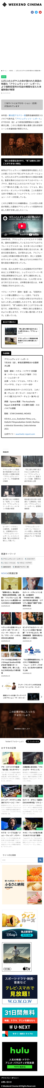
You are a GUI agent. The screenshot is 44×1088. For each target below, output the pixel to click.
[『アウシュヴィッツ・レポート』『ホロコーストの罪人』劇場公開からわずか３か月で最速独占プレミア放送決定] (33, 518)
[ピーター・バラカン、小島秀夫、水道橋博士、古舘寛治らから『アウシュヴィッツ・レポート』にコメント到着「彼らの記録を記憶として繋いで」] (11, 518)
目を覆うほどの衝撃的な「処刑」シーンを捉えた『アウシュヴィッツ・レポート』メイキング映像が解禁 (11, 504)
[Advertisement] (22, 42)
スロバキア (31, 559)
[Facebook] (32, 12)
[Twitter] (36, 12)
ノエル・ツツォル (9, 563)
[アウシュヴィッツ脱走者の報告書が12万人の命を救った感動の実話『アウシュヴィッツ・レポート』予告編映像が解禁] (11, 461)
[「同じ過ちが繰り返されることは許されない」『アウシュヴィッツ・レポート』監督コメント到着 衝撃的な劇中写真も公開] (33, 461)
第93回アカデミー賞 (17, 115)
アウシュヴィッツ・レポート (28, 118)
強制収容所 (7, 567)
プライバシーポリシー (10, 1078)
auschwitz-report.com (25, 434)
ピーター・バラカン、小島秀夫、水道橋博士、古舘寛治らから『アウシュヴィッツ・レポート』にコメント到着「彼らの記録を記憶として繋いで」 (11, 533)
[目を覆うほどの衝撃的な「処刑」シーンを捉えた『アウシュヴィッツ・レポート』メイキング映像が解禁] (11, 491)
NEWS (4, 77)
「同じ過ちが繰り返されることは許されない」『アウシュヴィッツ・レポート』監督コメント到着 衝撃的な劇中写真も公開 (32, 475)
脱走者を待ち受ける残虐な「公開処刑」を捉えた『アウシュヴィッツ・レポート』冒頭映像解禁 (32, 504)
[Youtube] (40, 12)
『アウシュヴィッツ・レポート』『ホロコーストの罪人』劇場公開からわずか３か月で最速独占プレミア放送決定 (32, 532)
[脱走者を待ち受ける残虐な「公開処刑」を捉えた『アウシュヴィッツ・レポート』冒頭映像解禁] (33, 491)
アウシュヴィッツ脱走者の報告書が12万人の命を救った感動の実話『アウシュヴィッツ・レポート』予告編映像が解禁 (11, 475)
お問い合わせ (6, 1082)
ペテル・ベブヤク (25, 563)
